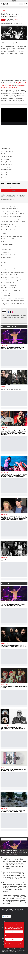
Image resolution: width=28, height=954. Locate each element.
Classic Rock (9, 19)
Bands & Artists (4, 10)
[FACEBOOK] (8, 312)
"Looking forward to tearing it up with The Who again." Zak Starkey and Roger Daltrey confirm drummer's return (15, 852)
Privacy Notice (18, 195)
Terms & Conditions (12, 944)
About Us (4, 921)
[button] (1, 4)
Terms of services (16, 194)
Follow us (17, 42)
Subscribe (21, 3)
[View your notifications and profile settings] (17, 4)
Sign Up (14, 939)
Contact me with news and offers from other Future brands (14, 935)
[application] (14, 115)
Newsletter (24, 42)
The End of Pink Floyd (13, 7)
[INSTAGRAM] (13, 312)
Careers (3, 938)
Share (4, 42)
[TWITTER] (11, 312)
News (3, 20)
